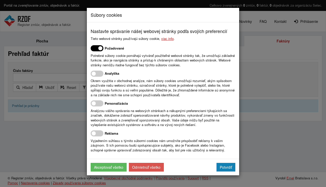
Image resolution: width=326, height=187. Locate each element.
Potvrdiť (226, 167)
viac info (167, 38)
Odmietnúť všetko (146, 167)
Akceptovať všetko (108, 167)
